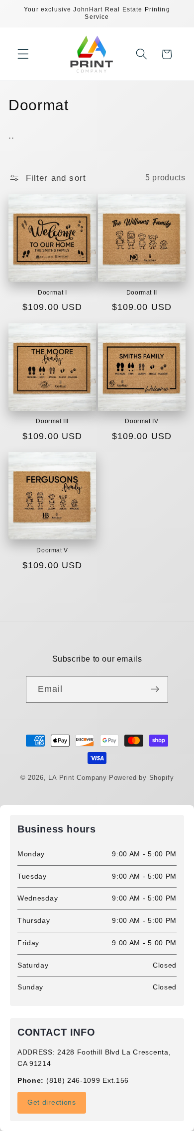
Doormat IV (141, 421)
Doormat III (52, 421)
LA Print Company (77, 777)
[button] (23, 54)
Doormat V (52, 550)
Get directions (51, 1102)
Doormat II (141, 292)
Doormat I (52, 292)
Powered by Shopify (141, 777)
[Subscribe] (155, 689)
